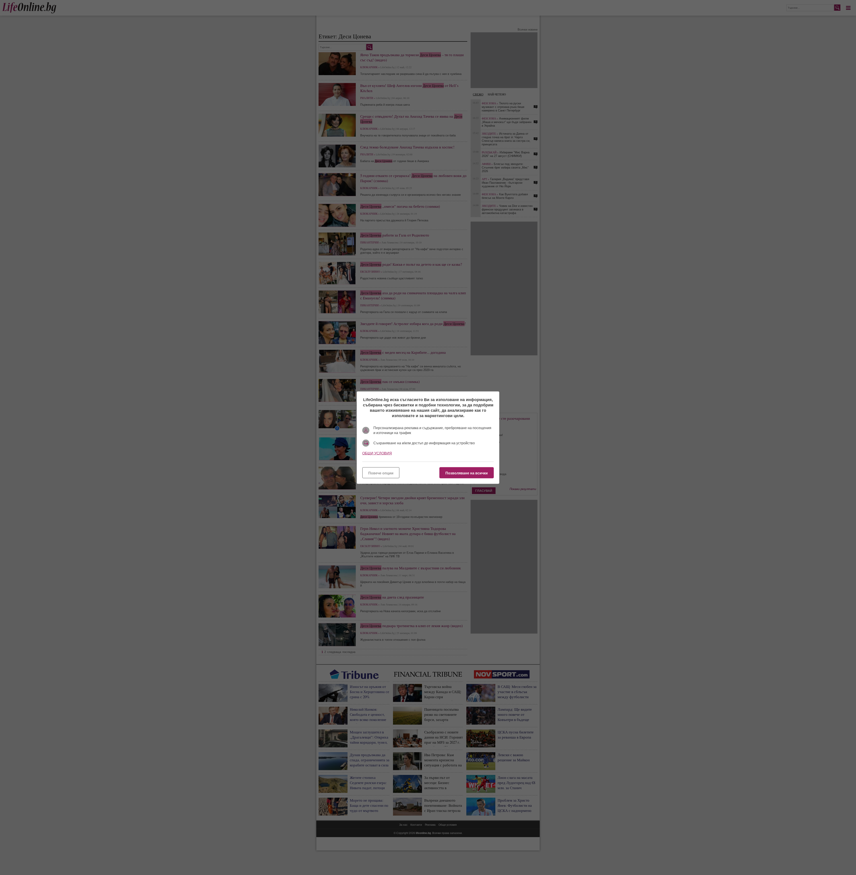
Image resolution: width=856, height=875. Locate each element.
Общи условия (377, 453)
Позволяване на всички (466, 473)
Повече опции (380, 473)
